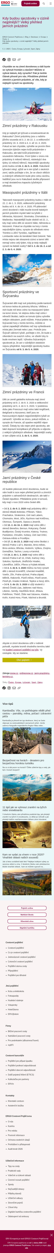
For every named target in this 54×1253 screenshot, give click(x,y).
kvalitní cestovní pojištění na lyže (22, 650)
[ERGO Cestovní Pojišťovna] (9, 3)
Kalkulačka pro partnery (18, 1079)
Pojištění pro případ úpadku (20, 1061)
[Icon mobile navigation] (50, 3)
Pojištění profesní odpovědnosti (22, 1065)
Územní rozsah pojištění (18, 1180)
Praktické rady (14, 1171)
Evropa (19, 49)
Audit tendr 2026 (15, 1149)
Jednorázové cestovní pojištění (21, 957)
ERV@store (13, 1014)
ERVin (11, 1084)
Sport (33, 49)
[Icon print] (24, 59)
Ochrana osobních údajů (19, 1140)
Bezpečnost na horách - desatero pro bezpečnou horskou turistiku (23, 762)
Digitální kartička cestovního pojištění (24, 1212)
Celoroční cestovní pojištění (20, 962)
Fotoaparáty (13, 996)
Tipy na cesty (14, 1166)
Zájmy (38, 49)
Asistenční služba (16, 1106)
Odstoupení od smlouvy (18, 1216)
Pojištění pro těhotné (17, 975)
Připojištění (13, 971)
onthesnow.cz (26, 673)
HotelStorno (13, 1009)
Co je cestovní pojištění (18, 952)
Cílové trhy (12, 1207)
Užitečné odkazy (15, 1198)
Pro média (12, 1131)
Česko (14, 49)
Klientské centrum (16, 1101)
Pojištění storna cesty (17, 966)
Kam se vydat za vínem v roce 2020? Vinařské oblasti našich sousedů (23, 856)
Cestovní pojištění (16, 948)
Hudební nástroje (15, 1000)
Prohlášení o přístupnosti (19, 1144)
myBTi (11, 1045)
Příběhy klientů (14, 1194)
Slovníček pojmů (15, 1203)
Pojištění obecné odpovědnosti (21, 1070)
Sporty (11, 1184)
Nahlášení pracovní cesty (19, 1036)
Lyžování (26, 49)
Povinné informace (16, 1135)
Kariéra (11, 1126)
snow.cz (14, 673)
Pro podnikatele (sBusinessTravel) (23, 1040)
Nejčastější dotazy (16, 1189)
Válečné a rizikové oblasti (19, 1175)
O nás (10, 1122)
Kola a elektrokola (16, 991)
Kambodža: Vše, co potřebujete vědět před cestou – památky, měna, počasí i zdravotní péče (27, 713)
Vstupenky (12, 1005)
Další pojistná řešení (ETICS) (21, 1075)
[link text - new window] (4, 59)
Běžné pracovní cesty (17, 1031)
